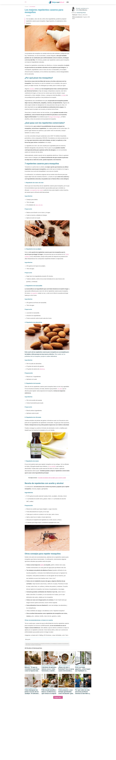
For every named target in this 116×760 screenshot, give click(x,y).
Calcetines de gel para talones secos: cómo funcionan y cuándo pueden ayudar (49, 669)
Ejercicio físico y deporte (81, 688)
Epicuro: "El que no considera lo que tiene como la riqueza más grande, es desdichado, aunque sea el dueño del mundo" (33, 669)
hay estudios (52, 466)
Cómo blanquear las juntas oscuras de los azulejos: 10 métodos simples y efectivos (32, 691)
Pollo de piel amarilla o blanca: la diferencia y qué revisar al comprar (49, 691)
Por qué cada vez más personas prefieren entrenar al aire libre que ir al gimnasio (83, 691)
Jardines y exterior (80, 665)
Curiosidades (32, 6)
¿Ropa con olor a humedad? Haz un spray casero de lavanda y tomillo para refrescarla (66, 669)
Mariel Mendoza (83, 10)
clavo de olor (38, 205)
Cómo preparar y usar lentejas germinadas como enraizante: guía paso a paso (65, 691)
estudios (32, 88)
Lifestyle (26, 6)
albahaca (42, 369)
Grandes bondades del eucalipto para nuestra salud (52, 477)
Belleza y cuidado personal (48, 665)
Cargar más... (58, 697)
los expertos (34, 293)
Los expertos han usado (36, 190)
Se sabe (60, 388)
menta (42, 565)
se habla (63, 95)
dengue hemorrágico (54, 116)
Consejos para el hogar (64, 665)
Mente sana (27, 665)
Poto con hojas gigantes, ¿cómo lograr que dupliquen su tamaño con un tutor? (82, 669)
